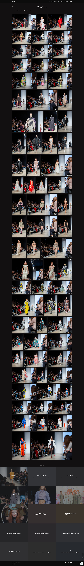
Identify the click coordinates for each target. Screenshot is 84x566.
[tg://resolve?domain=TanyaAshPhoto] (71, 562)
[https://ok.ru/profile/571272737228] (70, 562)
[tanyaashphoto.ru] (14, 1)
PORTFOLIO (51, 1)
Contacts (70, 1)
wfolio (14, 564)
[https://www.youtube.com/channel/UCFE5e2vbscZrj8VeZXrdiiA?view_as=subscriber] (68, 562)
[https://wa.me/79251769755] (65, 562)
